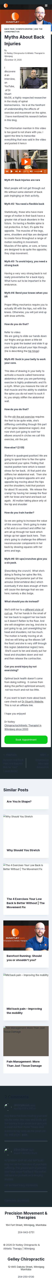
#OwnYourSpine (24, 29)
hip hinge (33, 351)
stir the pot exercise (23, 416)
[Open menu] (46, 5)
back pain (9, 29)
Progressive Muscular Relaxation (42, 761)
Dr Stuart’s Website (32, 701)
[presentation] (26, 830)
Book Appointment (26, 739)
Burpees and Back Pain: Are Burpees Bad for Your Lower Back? (13, 763)
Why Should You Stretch (23, 850)
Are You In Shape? (19, 801)
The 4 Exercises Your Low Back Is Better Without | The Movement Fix (26, 903)
